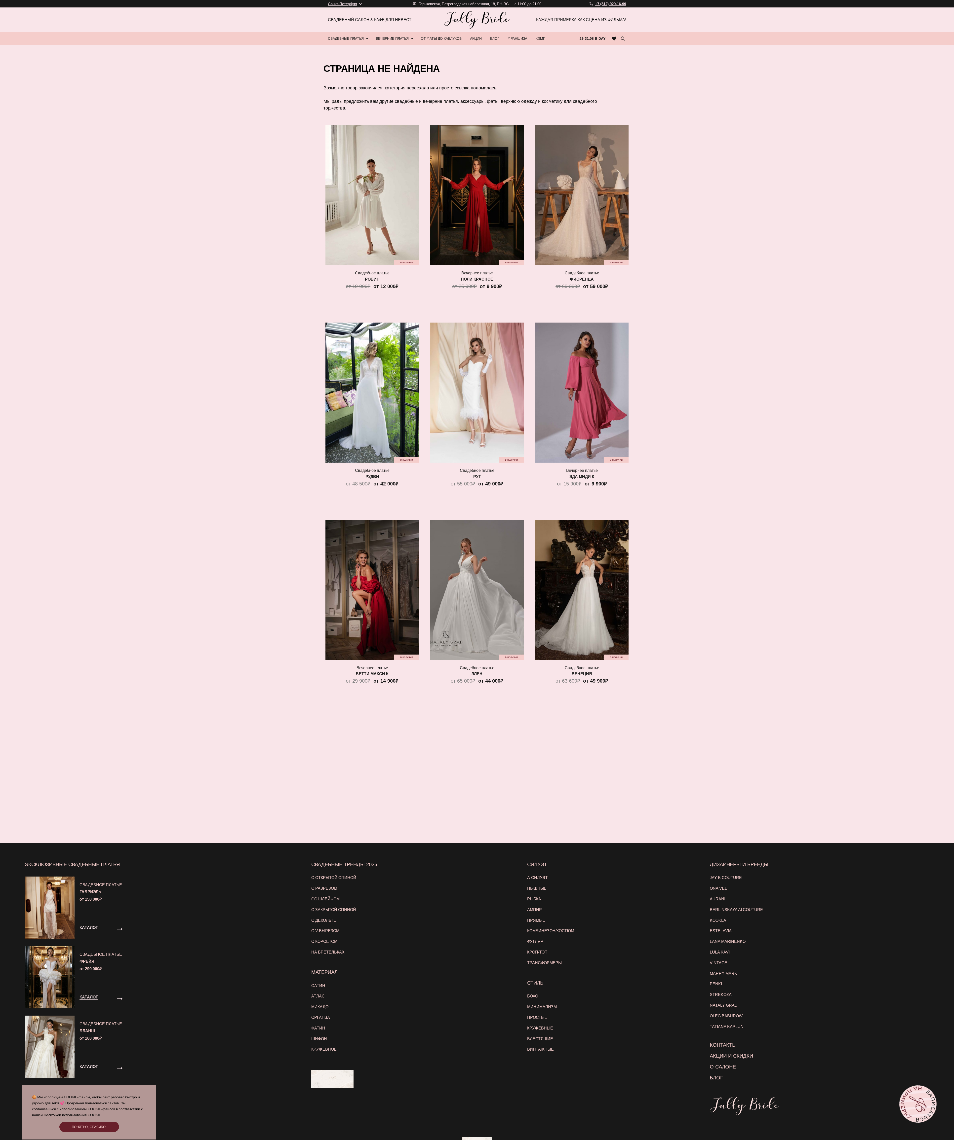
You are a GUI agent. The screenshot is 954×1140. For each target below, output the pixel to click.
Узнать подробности (474, 624)
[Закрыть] (576, 510)
